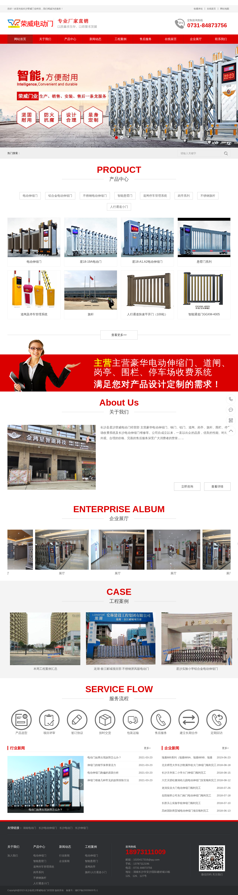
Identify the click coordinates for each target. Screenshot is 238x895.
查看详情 (217, 486)
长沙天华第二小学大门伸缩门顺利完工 (196, 772)
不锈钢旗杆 (207, 195)
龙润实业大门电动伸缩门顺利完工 (196, 787)
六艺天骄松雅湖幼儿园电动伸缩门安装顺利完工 (196, 780)
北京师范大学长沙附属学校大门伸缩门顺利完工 (196, 765)
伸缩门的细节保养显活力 (119, 765)
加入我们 (12, 855)
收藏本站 (198, 8)
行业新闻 (64, 855)
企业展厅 (196, 39)
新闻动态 (95, 39)
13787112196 (231, 399)
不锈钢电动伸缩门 (95, 195)
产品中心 (70, 39)
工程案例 (120, 39)
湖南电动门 (29, 827)
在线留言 (211, 8)
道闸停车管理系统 (155, 195)
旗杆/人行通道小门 (96, 872)
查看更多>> (119, 334)
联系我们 (221, 39)
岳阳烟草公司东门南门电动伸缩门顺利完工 (196, 795)
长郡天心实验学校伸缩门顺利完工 (196, 803)
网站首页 (20, 39)
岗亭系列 (184, 195)
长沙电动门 (66, 827)
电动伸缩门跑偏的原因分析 (119, 772)
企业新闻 (64, 861)
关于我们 (45, 39)
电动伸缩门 (30, 195)
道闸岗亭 (90, 866)
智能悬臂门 (125, 195)
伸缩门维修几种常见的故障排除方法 (119, 780)
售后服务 (146, 39)
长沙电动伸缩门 (48, 827)
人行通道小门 (119, 206)
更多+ (147, 748)
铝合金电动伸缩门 (60, 195)
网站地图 (224, 8)
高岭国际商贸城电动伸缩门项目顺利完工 (196, 810)
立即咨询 (187, 486)
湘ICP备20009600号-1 (86, 890)
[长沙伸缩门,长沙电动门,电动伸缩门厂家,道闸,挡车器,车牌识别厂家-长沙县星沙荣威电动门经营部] (52, 23)
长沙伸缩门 (81, 827)
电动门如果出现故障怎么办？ (119, 757)
